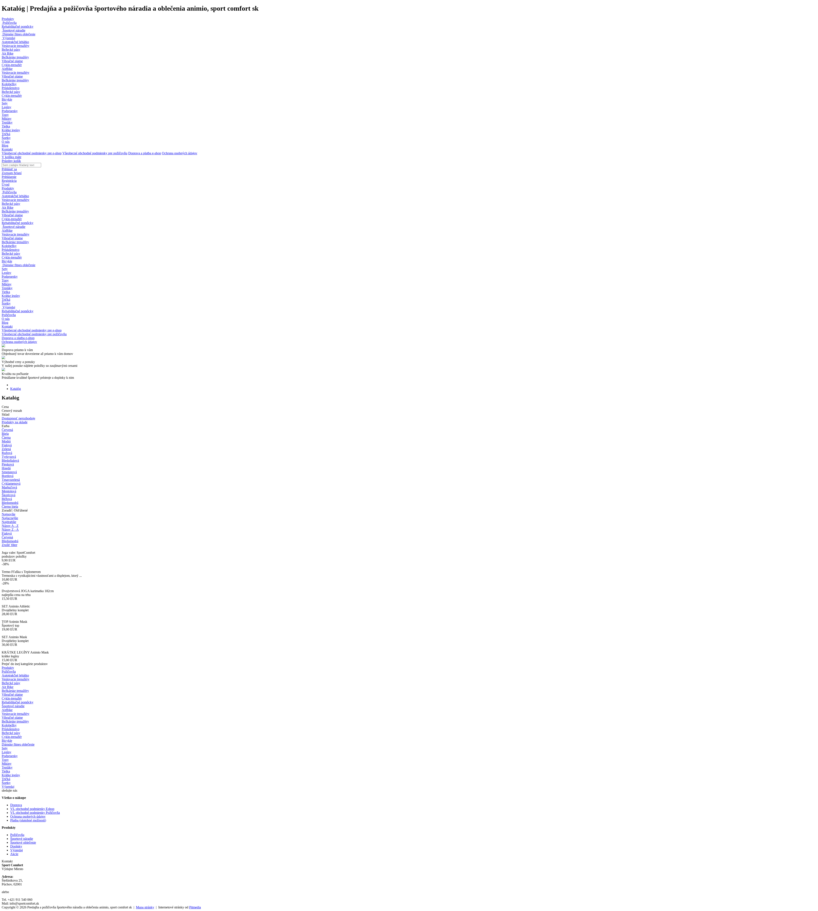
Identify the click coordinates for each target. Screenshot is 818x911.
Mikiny (7, 118)
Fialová (7, 533)
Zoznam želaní (12, 173)
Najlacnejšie (10, 518)
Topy (5, 115)
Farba (5, 426)
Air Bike (7, 53)
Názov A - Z (10, 526)
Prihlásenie (9, 177)
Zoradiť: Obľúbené (15, 510)
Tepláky (7, 122)
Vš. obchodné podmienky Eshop (32, 809)
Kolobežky (9, 84)
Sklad (5, 414)
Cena (5, 407)
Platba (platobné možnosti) (28, 820)
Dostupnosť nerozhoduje (18, 418)
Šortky (6, 138)
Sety (5, 103)
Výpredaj (8, 38)
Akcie (14, 854)
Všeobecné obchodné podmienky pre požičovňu (94, 153)
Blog (5, 145)
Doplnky (16, 846)
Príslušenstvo (10, 88)
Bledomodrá (10, 541)
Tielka (6, 126)
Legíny (6, 107)
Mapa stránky (145, 907)
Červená (7, 537)
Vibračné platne (12, 61)
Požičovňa (9, 23)
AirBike (7, 69)
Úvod (5, 184)
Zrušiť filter (9, 545)
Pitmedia (195, 907)
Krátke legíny (11, 130)
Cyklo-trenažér (12, 65)
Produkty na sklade (14, 422)
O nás (6, 141)
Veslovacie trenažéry (15, 46)
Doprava (16, 805)
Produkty (8, 19)
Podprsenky (10, 111)
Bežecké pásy (11, 49)
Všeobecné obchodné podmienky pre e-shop (32, 153)
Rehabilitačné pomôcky (17, 26)
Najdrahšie (9, 522)
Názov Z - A (10, 529)
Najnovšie (8, 514)
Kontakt (7, 149)
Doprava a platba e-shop (144, 153)
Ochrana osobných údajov (179, 153)
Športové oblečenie (23, 842)
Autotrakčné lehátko (15, 42)
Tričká (6, 134)
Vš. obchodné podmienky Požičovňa (35, 812)
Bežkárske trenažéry (15, 57)
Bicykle (7, 99)
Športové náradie (13, 30)
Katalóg (15, 388)
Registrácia (9, 180)
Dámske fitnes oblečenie (18, 34)
